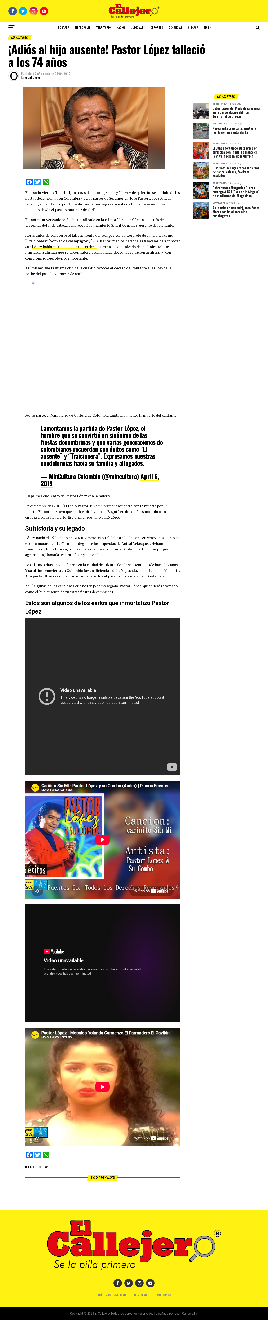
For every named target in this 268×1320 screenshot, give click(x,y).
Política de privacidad (111, 1295)
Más (206, 27)
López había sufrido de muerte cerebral (64, 246)
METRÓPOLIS (82, 27)
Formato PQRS (162, 1295)
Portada (63, 27)
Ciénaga (193, 27)
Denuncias (175, 27)
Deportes (157, 27)
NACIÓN (121, 27)
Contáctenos (139, 1295)
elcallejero (32, 77)
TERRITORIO (103, 27)
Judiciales (138, 27)
